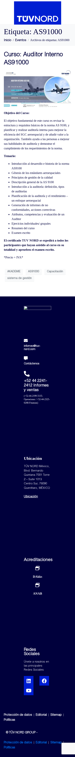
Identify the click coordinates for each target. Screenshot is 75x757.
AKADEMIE (13, 271)
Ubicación (31, 496)
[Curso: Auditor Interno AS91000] (37, 88)
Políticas (9, 720)
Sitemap (56, 715)
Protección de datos (18, 715)
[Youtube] (28, 690)
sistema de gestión (19, 278)
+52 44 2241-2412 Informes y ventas (36, 385)
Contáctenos (31, 363)
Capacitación (55, 271)
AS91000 (33, 271)
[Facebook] (44, 681)
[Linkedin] (28, 681)
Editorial (42, 715)
